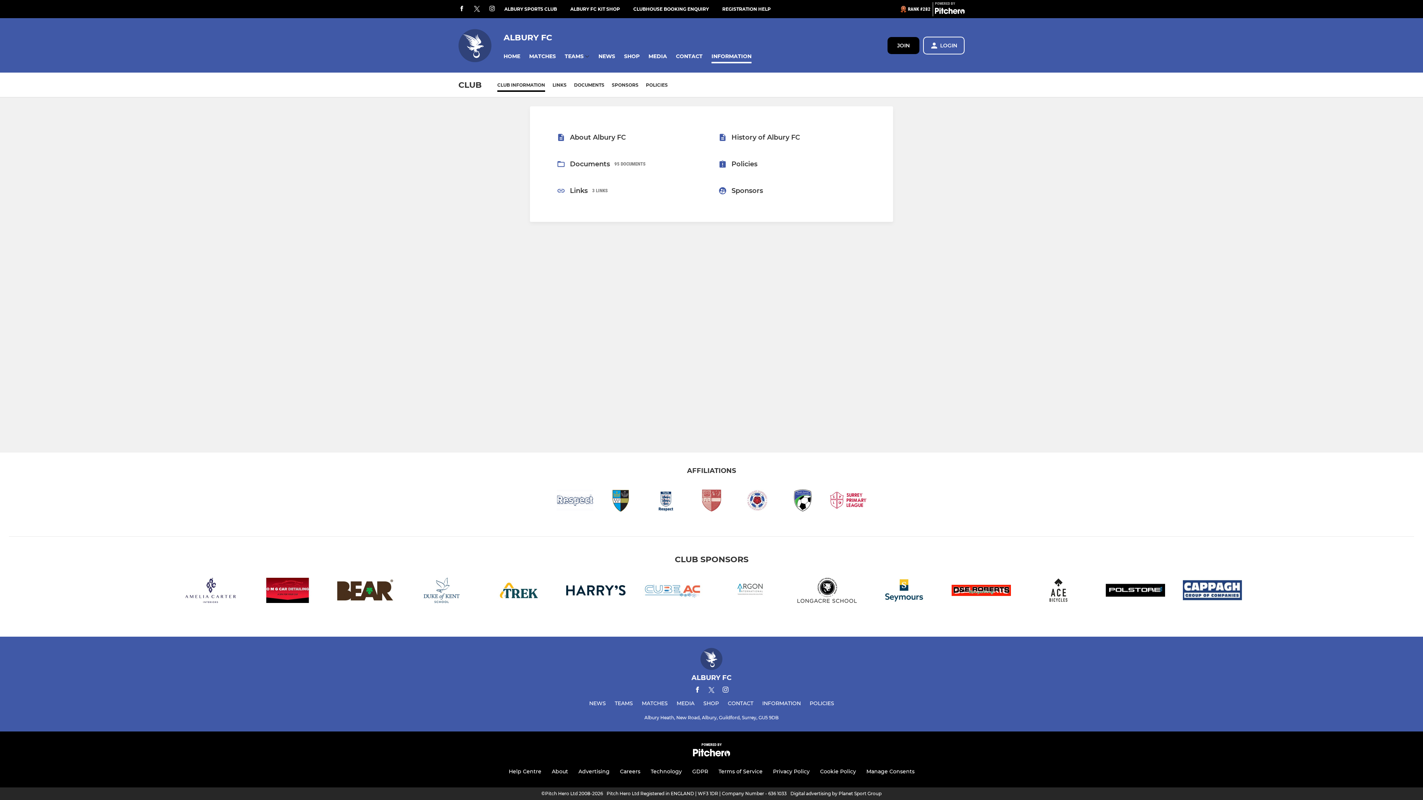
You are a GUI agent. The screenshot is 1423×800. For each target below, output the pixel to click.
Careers (630, 771)
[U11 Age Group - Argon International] (750, 592)
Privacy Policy (791, 771)
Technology (666, 771)
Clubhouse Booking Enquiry (671, 9)
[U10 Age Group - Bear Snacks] (364, 592)
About (560, 771)
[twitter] (477, 9)
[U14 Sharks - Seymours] (904, 592)
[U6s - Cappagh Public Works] (1212, 592)
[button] (512, 56)
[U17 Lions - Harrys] (596, 592)
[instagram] (492, 9)
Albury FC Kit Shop (595, 9)
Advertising (594, 771)
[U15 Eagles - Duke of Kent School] (441, 592)
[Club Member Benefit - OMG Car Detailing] (287, 592)
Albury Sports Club (530, 9)
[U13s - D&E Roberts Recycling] (981, 592)
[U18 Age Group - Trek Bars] (518, 592)
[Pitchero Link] (950, 12)
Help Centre (525, 771)
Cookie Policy (838, 771)
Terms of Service (741, 771)
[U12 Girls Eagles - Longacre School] (827, 592)
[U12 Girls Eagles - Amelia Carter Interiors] (210, 592)
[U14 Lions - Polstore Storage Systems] (1135, 592)
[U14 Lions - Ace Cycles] (1058, 592)
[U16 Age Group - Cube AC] (673, 592)
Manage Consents (890, 771)
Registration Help (746, 9)
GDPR (700, 771)
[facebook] (461, 9)
